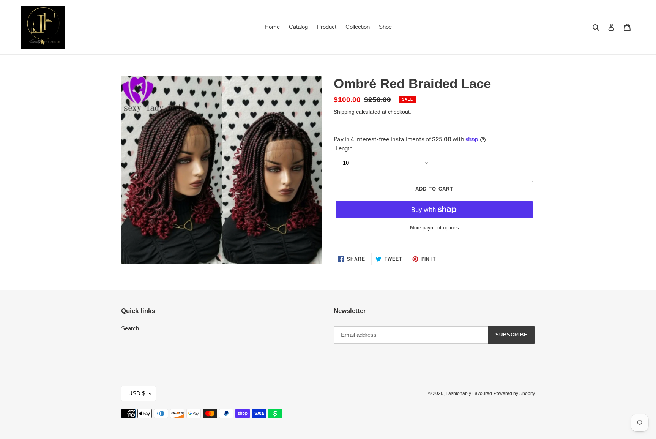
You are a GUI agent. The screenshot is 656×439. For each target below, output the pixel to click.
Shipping (344, 112)
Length (344, 148)
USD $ (136, 393)
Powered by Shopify (514, 393)
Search (130, 328)
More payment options (434, 228)
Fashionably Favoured (469, 393)
